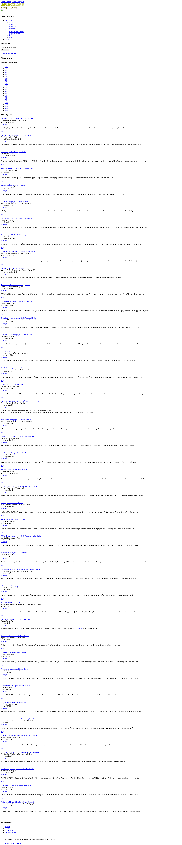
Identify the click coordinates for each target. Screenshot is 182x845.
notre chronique (77, 628)
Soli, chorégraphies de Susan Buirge (13, 519)
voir (2, 131)
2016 (6, 86)
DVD (11, 35)
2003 (6, 110)
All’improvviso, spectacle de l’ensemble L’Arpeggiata (19, 486)
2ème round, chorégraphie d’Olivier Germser (16, 420)
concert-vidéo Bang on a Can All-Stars (14, 553)
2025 (6, 69)
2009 (6, 99)
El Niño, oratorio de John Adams (12, 503)
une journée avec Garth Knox (11, 602)
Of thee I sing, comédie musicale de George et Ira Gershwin (21, 536)
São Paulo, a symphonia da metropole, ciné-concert (18, 368)
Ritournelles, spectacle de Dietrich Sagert (14, 669)
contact (7, 827)
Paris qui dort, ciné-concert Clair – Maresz (15, 636)
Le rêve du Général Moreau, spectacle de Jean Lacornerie (20, 752)
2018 (6, 82)
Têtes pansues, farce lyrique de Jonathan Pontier (17, 586)
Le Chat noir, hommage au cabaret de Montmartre (17, 769)
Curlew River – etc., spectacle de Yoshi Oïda (16, 686)
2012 (6, 93)
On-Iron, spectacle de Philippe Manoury (14, 702)
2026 (6, 67)
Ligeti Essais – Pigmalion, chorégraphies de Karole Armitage (21, 569)
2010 (6, 97)
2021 (6, 76)
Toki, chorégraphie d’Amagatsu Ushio (13, 152)
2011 (6, 95)
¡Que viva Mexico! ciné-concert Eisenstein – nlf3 (17, 168)
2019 (6, 80)
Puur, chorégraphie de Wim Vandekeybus (14, 235)
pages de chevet (14, 34)
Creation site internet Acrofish (11, 843)
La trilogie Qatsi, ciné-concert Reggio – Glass (16, 135)
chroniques (8, 20)
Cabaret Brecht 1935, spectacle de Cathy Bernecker (18, 436)
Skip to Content (6, 2)
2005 (6, 106)
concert (11, 24)
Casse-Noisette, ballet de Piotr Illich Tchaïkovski (17, 218)
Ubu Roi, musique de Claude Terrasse (13, 652)
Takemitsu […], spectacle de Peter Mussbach (16, 785)
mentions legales (10, 832)
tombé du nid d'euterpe (16, 32)
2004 (6, 108)
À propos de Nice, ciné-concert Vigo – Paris (15, 285)
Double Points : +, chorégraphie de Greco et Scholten (18, 251)
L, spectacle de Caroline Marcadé (12, 384)
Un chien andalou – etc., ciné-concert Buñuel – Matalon (19, 735)
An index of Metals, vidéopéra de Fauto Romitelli (17, 802)
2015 (6, 87)
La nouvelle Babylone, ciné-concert (13, 185)
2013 (6, 91)
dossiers (7, 39)
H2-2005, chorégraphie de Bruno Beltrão (14, 202)
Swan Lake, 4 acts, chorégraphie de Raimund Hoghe (18, 318)
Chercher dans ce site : (8, 48)
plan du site (9, 830)
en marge (12, 28)
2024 (6, 70)
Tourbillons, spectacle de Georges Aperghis (15, 619)
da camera (12, 26)
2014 (6, 89)
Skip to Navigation (18, 2)
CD (10, 37)
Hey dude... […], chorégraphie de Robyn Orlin (16, 335)
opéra (11, 22)
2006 (6, 105)
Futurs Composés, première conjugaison (14, 469)
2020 (6, 78)
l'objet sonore (9, 30)
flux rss (7, 829)
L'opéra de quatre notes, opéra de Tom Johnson (16, 301)
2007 (6, 103)
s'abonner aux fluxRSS (8, 54)
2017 (6, 84)
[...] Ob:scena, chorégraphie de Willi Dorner (15, 453)
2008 (6, 101)
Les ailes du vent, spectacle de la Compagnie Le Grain (19, 719)
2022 (6, 74)
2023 (6, 72)
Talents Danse (5, 351)
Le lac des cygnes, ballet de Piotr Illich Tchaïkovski (18, 118)
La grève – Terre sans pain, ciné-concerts (14, 268)
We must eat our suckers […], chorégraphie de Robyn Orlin (20, 401)
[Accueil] (12, 8)
